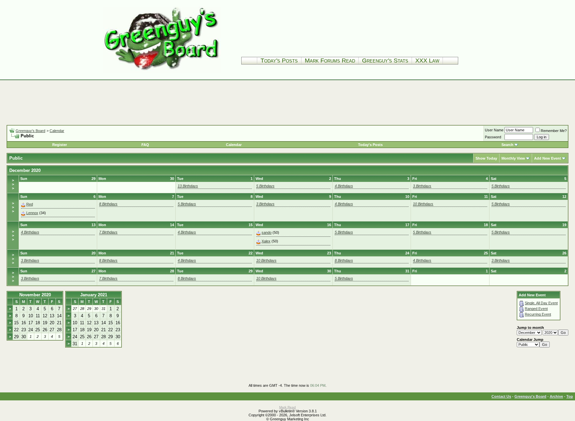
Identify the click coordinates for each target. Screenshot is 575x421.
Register (59, 145)
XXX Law (427, 60)
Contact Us (501, 396)
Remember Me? (554, 131)
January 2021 (93, 294)
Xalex (266, 241)
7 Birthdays (108, 232)
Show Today (486, 158)
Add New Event (547, 158)
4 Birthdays (344, 186)
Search (507, 145)
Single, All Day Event (541, 303)
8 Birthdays (108, 204)
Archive (556, 396)
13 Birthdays (188, 186)
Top (569, 396)
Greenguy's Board (30, 131)
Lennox (32, 213)
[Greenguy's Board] (162, 71)
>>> (13, 184)
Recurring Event (538, 314)
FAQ (145, 145)
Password (493, 137)
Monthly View (513, 158)
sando (267, 232)
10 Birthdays (423, 204)
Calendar (57, 131)
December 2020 (25, 170)
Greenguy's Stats (385, 60)
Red (29, 204)
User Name (494, 130)
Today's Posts (279, 60)
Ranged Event (536, 309)
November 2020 (35, 294)
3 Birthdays (422, 186)
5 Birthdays (265, 186)
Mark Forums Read (330, 60)
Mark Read (287, 407)
